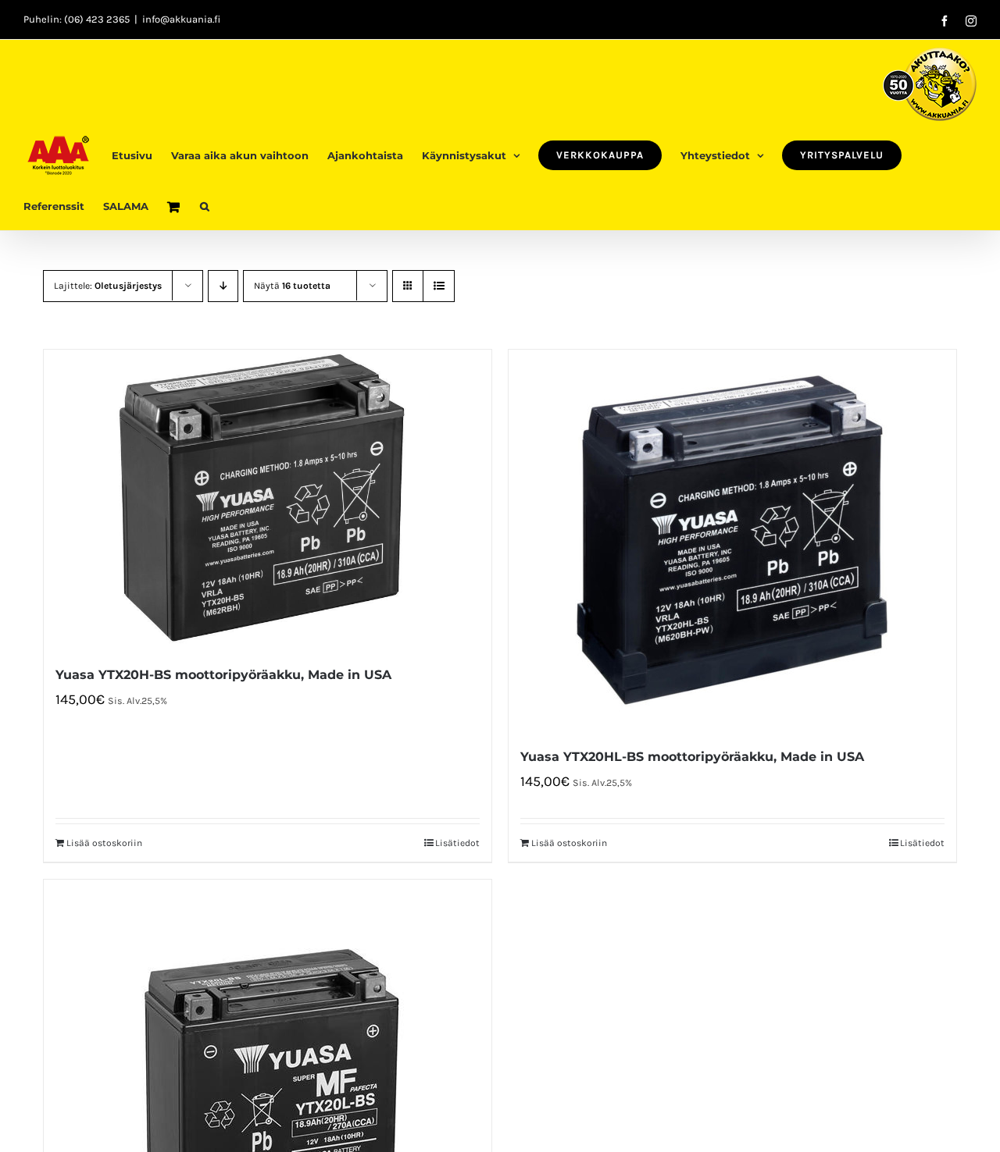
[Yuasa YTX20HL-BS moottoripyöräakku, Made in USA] (732, 540)
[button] (204, 205)
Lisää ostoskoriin (104, 842)
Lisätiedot (457, 842)
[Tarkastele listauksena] (438, 286)
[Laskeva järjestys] (223, 286)
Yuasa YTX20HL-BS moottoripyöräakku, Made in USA (692, 756)
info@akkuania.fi (181, 19)
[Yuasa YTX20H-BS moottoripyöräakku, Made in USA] (267, 499)
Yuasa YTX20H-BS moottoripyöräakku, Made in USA (223, 674)
